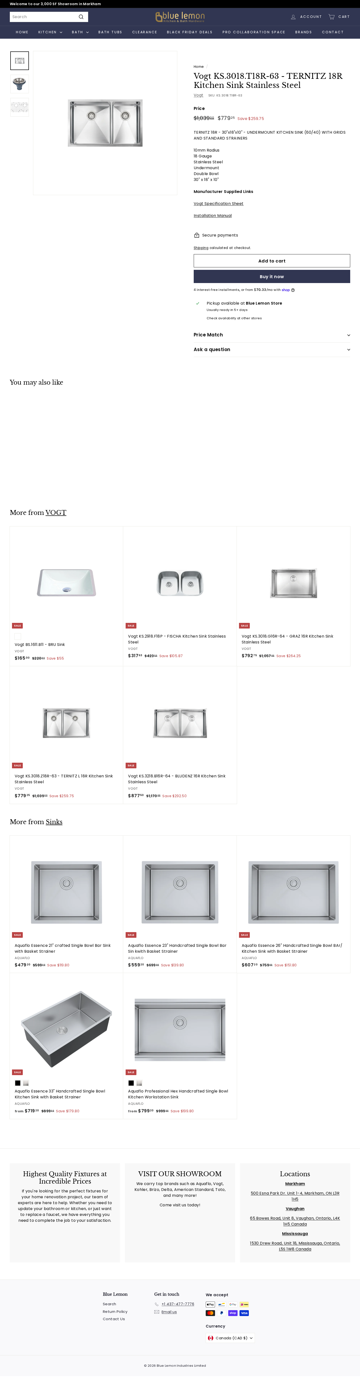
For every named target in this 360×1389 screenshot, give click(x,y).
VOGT (56, 513)
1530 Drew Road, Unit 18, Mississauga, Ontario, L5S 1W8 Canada (295, 1246)
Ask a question (212, 349)
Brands (303, 32)
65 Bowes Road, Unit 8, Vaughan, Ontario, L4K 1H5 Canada (295, 1221)
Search (109, 1303)
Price (199, 108)
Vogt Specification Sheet (219, 203)
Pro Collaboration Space (254, 32)
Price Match (208, 335)
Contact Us (114, 1318)
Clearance (144, 32)
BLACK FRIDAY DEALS (190, 32)
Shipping (201, 248)
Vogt (199, 95)
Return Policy (115, 1311)
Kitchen (48, 32)
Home (22, 32)
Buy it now (272, 276)
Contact (333, 32)
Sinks (54, 822)
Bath (78, 32)
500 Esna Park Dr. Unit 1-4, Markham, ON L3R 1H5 (295, 1196)
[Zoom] (105, 123)
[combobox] (49, 17)
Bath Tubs (110, 32)
